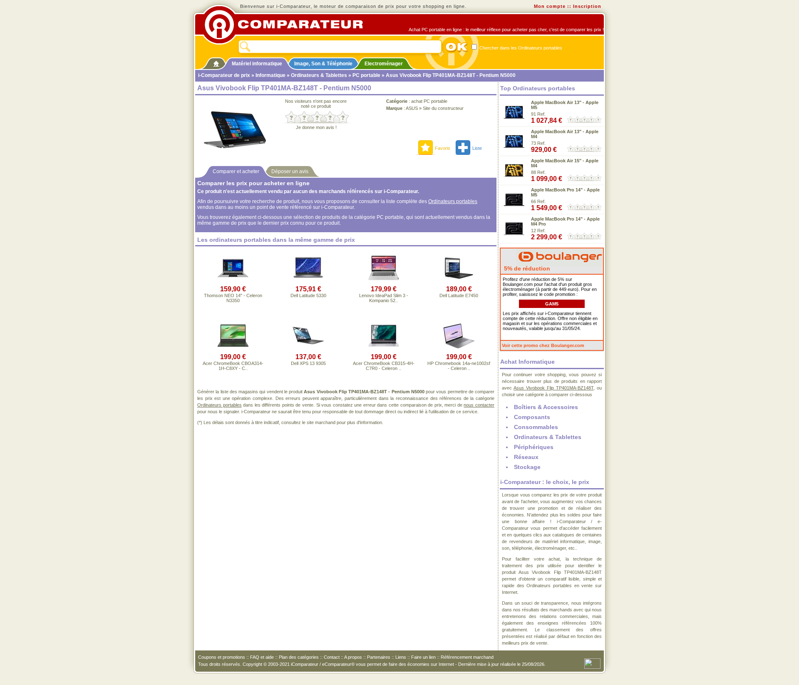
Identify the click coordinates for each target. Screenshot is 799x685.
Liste (477, 148)
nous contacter (479, 404)
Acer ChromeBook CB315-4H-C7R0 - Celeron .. (383, 366)
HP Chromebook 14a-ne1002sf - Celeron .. (458, 366)
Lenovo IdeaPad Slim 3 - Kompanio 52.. (383, 298)
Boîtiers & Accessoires (546, 407)
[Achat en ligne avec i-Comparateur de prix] (288, 24)
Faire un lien (423, 657)
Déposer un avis (289, 171)
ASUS (412, 108)
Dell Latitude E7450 (458, 295)
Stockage (527, 467)
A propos (353, 657)
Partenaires (378, 657)
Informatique (270, 75)
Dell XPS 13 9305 (308, 363)
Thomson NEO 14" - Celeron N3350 (233, 298)
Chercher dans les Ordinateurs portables (520, 47)
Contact (332, 657)
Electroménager (384, 64)
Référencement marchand (467, 657)
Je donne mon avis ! (316, 127)
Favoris (442, 148)
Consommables (536, 427)
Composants (532, 417)
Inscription (587, 6)
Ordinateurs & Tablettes (319, 75)
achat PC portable (429, 101)
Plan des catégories (299, 657)
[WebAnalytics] (592, 662)
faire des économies (409, 664)
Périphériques (533, 447)
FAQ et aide (262, 657)
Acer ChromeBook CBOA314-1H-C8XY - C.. (233, 366)
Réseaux (526, 457)
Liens (400, 657)
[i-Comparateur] (216, 62)
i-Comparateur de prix (224, 75)
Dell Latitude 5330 (308, 295)
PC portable (366, 75)
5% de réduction (526, 268)
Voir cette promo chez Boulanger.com (543, 345)
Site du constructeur (443, 108)
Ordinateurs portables (452, 201)
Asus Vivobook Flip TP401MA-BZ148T (553, 387)
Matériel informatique (257, 64)
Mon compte (550, 6)
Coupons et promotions (221, 657)
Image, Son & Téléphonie (323, 64)
